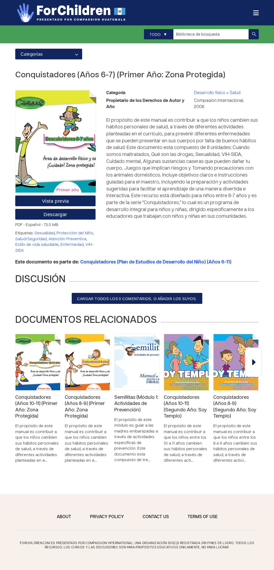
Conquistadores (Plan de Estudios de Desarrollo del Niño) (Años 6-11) (155, 262)
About (64, 517)
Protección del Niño (74, 233)
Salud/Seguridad (31, 239)
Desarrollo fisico (210, 93)
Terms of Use (203, 517)
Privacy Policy (107, 517)
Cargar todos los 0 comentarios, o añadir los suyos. (137, 299)
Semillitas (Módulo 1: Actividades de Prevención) (136, 403)
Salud (235, 93)
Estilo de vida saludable (37, 245)
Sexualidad (45, 233)
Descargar (55, 214)
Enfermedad (71, 245)
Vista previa (55, 201)
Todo (157, 34)
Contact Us (156, 517)
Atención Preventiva (67, 239)
